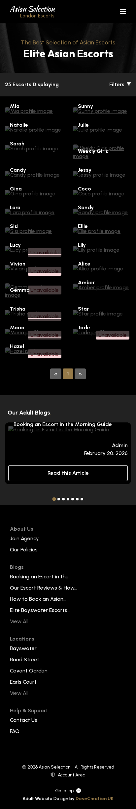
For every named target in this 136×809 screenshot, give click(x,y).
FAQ (14, 731)
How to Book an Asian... (38, 599)
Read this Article (68, 473)
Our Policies (24, 549)
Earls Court (23, 682)
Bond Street (24, 659)
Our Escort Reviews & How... (43, 588)
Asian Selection (32, 11)
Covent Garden (29, 671)
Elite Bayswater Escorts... (40, 610)
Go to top (64, 791)
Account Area (71, 775)
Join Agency (24, 538)
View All (19, 621)
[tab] (54, 499)
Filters (117, 84)
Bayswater (23, 648)
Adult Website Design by (68, 798)
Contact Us (23, 720)
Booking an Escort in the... (41, 576)
